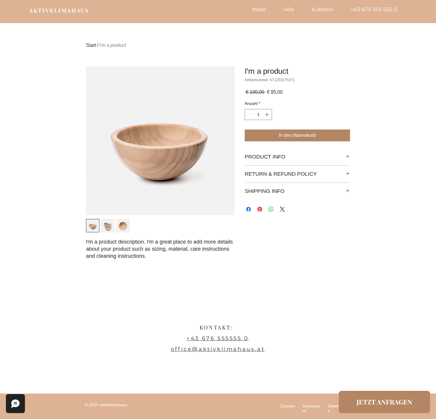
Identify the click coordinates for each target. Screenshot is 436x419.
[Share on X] (282, 209)
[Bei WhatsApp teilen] (271, 209)
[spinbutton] (258, 114)
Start (91, 45)
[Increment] (267, 114)
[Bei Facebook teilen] (248, 209)
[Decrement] (249, 114)
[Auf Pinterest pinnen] (259, 209)
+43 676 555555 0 (218, 338)
